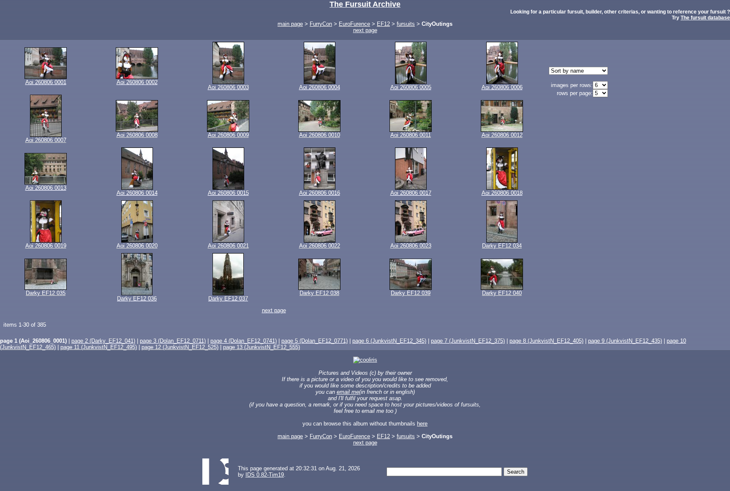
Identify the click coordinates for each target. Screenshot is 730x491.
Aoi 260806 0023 (410, 246)
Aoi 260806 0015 (228, 193)
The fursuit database (705, 18)
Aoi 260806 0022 (319, 246)
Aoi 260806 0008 (137, 135)
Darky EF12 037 (228, 298)
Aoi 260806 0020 (137, 246)
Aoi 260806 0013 (45, 188)
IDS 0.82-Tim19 (264, 475)
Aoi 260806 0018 (502, 193)
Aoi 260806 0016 (319, 193)
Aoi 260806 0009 (228, 135)
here (422, 423)
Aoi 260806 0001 (45, 82)
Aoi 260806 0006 (502, 87)
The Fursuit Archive (365, 4)
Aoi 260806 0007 (45, 140)
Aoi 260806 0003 (228, 87)
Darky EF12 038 (319, 293)
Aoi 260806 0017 (410, 193)
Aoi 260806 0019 (45, 246)
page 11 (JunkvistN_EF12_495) (98, 347)
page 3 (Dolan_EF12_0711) (173, 341)
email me (348, 392)
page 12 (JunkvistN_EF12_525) (180, 347)
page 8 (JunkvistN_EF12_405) (546, 341)
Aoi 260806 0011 (410, 135)
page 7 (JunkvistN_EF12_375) (468, 341)
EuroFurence (354, 24)
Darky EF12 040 (502, 293)
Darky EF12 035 (45, 293)
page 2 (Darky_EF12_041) (103, 341)
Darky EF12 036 (137, 298)
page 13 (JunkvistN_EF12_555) (261, 347)
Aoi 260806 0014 (137, 193)
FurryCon (321, 24)
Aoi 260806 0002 (137, 82)
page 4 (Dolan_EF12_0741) (243, 341)
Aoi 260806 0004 (319, 87)
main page (290, 24)
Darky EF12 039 (410, 293)
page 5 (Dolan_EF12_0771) (314, 341)
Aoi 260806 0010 (319, 135)
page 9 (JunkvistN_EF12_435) (625, 341)
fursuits (406, 24)
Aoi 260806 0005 (410, 87)
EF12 (383, 24)
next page (365, 30)
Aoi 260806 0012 (502, 135)
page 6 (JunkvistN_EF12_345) (389, 341)
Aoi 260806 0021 (228, 246)
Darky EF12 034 (502, 246)
